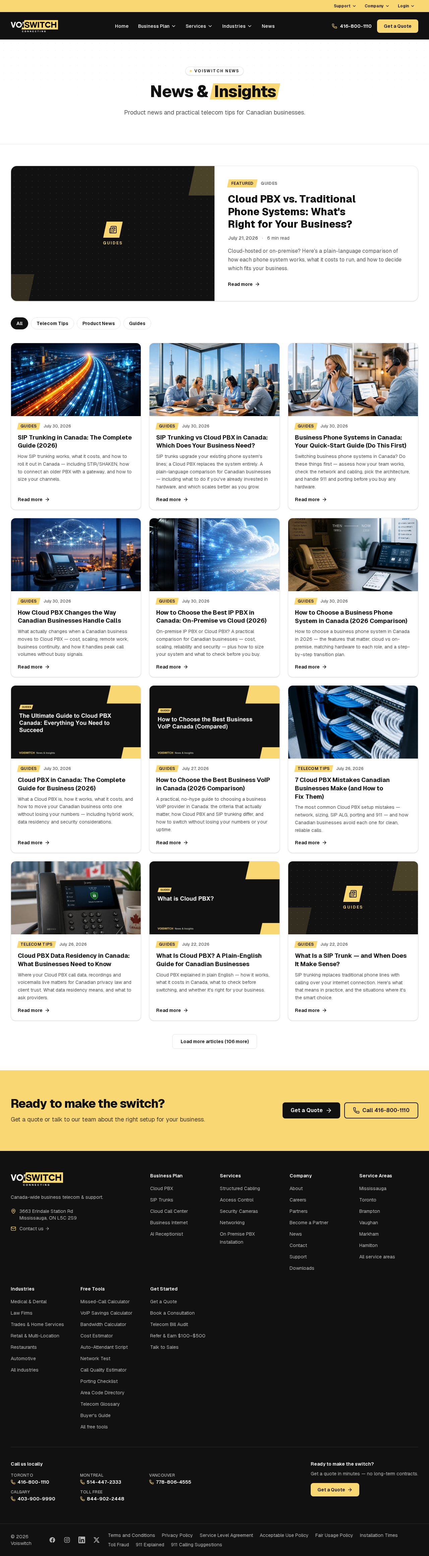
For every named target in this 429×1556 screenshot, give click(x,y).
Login (403, 6)
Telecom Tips (52, 323)
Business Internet (169, 1223)
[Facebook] (52, 1540)
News (268, 26)
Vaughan (368, 1223)
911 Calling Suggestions (196, 1545)
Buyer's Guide (95, 1415)
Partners (299, 1211)
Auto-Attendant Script (104, 1347)
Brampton (369, 1211)
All (19, 323)
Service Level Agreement (226, 1535)
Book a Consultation (172, 1313)
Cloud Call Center (169, 1211)
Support (342, 6)
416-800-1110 (356, 26)
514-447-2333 (104, 1482)
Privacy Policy (177, 1535)
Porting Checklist (99, 1381)
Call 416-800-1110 (386, 1110)
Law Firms (22, 1313)
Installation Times (379, 1535)
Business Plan (154, 26)
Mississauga (372, 1188)
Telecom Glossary (100, 1404)
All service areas (377, 1257)
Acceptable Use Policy (284, 1535)
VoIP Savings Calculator (106, 1313)
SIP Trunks (161, 1200)
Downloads (302, 1268)
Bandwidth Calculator (103, 1324)
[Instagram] (67, 1540)
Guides (137, 323)
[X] (96, 1540)
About (296, 1188)
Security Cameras (239, 1211)
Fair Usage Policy (334, 1535)
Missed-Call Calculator (105, 1302)
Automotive (23, 1358)
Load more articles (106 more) (215, 1041)
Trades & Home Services (37, 1324)
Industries (234, 26)
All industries (25, 1370)
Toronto (367, 1200)
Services (196, 26)
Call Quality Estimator (103, 1370)
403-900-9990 (36, 1499)
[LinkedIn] (82, 1540)
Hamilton (368, 1245)
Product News (98, 323)
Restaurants (24, 1347)
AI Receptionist (166, 1234)
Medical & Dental (29, 1302)
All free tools (94, 1427)
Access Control (236, 1200)
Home (122, 26)
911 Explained (150, 1545)
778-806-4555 (173, 1482)
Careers (298, 1200)
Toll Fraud (118, 1545)
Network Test (95, 1358)
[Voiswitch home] (34, 26)
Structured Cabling (240, 1188)
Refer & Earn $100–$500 (177, 1336)
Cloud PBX (161, 1188)
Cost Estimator (96, 1336)
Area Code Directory (102, 1393)
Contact (298, 1245)
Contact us (31, 1229)
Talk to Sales (164, 1347)
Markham (369, 1234)
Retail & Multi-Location (35, 1336)
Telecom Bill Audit (169, 1324)
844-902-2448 (105, 1499)
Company (374, 6)
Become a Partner (309, 1223)
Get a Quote (398, 26)
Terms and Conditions (131, 1535)
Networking (232, 1223)
